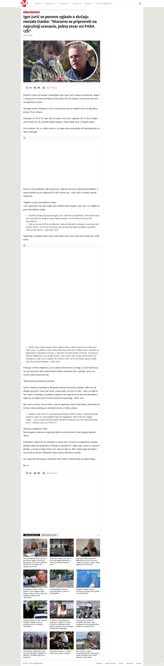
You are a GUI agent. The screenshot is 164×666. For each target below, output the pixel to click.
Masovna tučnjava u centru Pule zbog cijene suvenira (60, 652)
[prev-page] (96, 535)
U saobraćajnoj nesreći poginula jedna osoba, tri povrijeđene (60, 591)
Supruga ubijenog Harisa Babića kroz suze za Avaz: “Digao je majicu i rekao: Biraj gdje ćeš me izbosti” (87, 561)
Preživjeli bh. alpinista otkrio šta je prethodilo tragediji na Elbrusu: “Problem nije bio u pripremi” (34, 654)
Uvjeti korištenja (103, 4)
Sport (87, 4)
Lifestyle (50, 4)
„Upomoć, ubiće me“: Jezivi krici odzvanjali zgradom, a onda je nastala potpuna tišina (60, 561)
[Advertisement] (62, 503)
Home (25, 10)
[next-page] (99, 535)
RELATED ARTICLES (31, 535)
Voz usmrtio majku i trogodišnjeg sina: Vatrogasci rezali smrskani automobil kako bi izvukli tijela (87, 654)
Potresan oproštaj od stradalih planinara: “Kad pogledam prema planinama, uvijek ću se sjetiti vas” (87, 623)
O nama (120, 663)
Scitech (75, 4)
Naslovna (99, 663)
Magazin (63, 4)
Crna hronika (38, 10)
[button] (139, 3)
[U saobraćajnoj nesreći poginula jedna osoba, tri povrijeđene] (62, 579)
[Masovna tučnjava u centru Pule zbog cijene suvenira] (62, 640)
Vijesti (37, 4)
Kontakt (138, 663)
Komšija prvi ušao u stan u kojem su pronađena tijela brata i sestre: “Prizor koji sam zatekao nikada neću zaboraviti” (35, 593)
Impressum (129, 663)
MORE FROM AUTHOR (49, 535)
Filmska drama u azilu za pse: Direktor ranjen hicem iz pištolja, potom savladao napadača (35, 623)
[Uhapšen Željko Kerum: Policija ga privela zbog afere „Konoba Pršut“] (88, 579)
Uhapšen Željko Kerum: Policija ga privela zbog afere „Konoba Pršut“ (88, 591)
